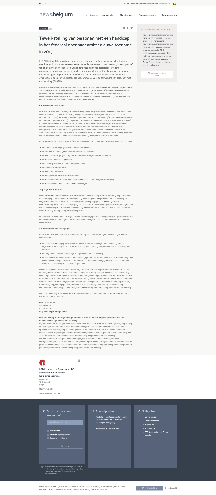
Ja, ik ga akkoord (149, 488)
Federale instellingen (58, 438)
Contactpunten (169, 15)
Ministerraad (126, 15)
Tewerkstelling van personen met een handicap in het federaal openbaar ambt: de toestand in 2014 (158, 47)
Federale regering (152, 421)
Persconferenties (147, 15)
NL (40, 3)
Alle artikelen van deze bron (157, 74)
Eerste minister (151, 417)
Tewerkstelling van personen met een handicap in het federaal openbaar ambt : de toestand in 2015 (158, 38)
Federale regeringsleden (60, 434)
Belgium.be (149, 424)
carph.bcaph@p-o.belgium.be (53, 311)
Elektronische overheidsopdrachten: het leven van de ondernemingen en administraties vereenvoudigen (157, 56)
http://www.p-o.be (46, 389)
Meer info (104, 489)
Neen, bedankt (171, 488)
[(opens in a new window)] (127, 27)
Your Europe (150, 428)
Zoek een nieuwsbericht (102, 15)
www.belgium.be (164, 3)
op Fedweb (115, 293)
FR (45, 3)
